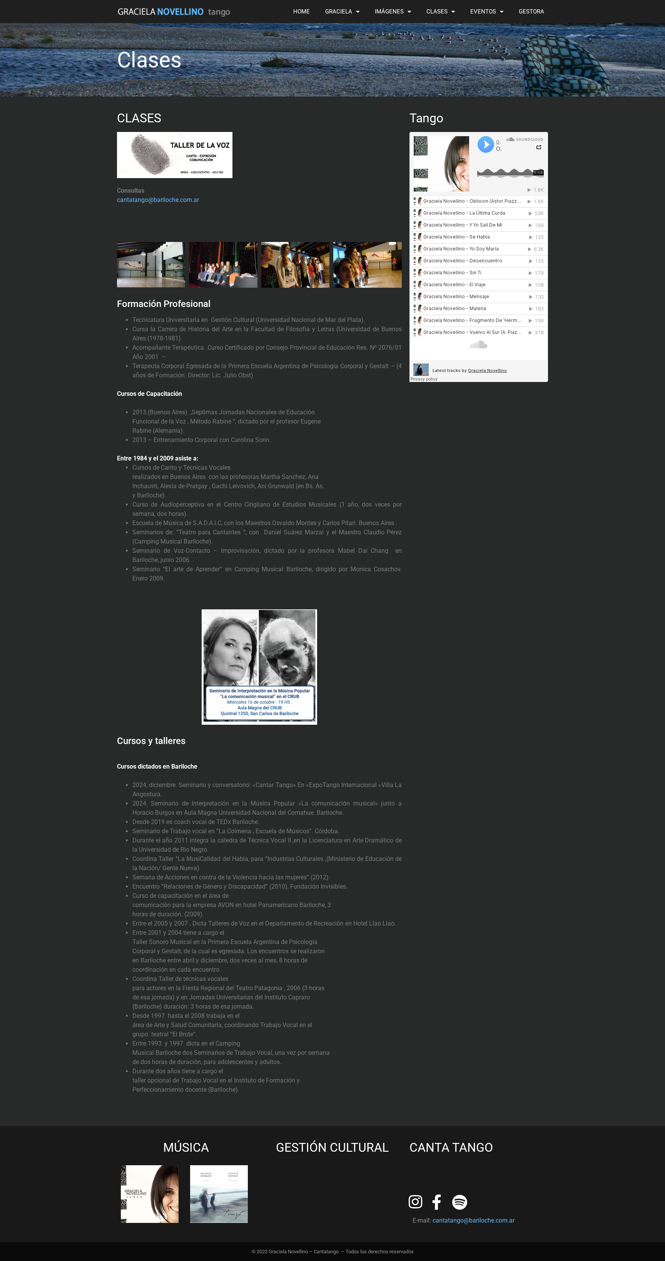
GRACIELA (338, 11)
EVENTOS (483, 11)
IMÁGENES (389, 11)
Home (301, 11)
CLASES (437, 11)
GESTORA (531, 11)
